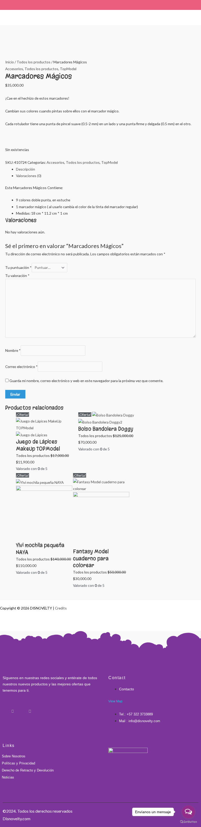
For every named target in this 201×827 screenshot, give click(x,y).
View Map (115, 701)
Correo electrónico (21, 366)
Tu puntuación (18, 267)
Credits (61, 608)
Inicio (9, 62)
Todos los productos (34, 62)
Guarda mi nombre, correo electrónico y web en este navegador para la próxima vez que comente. (86, 380)
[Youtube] (30, 709)
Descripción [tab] (25, 169)
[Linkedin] (21, 709)
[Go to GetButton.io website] (188, 821)
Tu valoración (17, 275)
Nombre (13, 350)
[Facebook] (4, 709)
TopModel (68, 69)
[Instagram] (12, 709)
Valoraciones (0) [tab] (28, 175)
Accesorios (14, 69)
